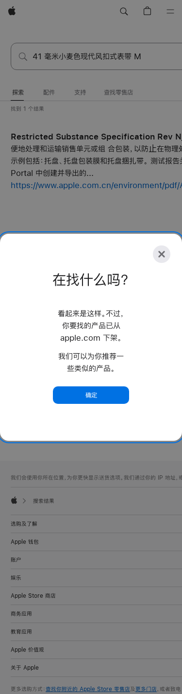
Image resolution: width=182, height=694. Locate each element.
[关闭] (161, 254)
